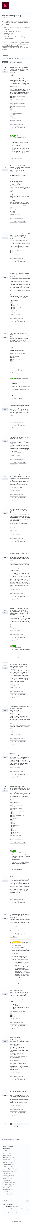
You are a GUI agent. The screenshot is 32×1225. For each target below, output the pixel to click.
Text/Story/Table (6, 1193)
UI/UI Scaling (18, 120)
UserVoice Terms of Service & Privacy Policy (16, 1220)
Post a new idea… (7, 1148)
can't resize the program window (20, 405)
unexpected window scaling (18, 664)
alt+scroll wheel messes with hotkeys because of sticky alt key (20, 475)
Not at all (15, 127)
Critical (15, 130)
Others (4, 1177)
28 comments (12, 120)
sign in (14, 1139)
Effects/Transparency (7, 1168)
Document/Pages (6, 1166)
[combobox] (15, 1200)
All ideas (5, 1150)
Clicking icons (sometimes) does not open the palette (19, 707)
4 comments (12, 254)
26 (25, 1124)
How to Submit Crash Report (22, 44)
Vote (5, 71)
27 (27, 1124)
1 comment (12, 214)
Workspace (13, 877)
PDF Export (5, 1180)
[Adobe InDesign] (6, 6)
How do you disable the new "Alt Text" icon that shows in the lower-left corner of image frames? (20, 236)
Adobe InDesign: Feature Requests (13, 1208)
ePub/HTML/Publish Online (8, 1169)
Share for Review (6, 1189)
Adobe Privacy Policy (17, 1221)
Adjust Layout (6, 1155)
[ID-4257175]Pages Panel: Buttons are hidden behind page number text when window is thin (20, 788)
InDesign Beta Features (11, 1212)
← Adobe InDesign (5, 17)
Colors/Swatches (6, 1162)
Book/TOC (5, 1159)
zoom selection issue (16, 990)
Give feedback (9, 1204)
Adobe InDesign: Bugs (11, 1206)
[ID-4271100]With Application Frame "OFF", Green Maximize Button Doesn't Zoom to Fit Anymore (19, 70)
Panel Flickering (15, 1037)
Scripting (5, 1187)
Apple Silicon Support (7, 1157)
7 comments (12, 926)
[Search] (27, 1201)
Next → (16, 1126)
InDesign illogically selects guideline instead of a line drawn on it (20, 511)
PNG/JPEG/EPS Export (7, 1184)
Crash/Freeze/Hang (7, 1164)
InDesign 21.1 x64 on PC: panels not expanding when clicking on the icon (19, 274)
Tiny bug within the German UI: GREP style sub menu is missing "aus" (19, 334)
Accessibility (5, 1153)
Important (23, 127)
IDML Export (5, 1173)
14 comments (12, 835)
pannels (12, 753)
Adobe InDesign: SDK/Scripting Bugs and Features (16, 1209)
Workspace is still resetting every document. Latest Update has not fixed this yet (20, 915)
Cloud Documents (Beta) (8, 1161)
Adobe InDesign (5, 1220)
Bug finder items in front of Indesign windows (18, 1092)
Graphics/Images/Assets (8, 1171)
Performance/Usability (7, 1182)
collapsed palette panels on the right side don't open (19, 438)
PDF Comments (6, 1178)
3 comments (12, 687)
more (24, 205)
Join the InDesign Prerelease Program (12, 46)
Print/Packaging (6, 1186)
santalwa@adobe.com (23, 959)
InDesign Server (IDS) (7, 1175)
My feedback (19, 62)
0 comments (12, 418)
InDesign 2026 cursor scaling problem (18, 554)
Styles (4, 1191)
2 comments (12, 314)
